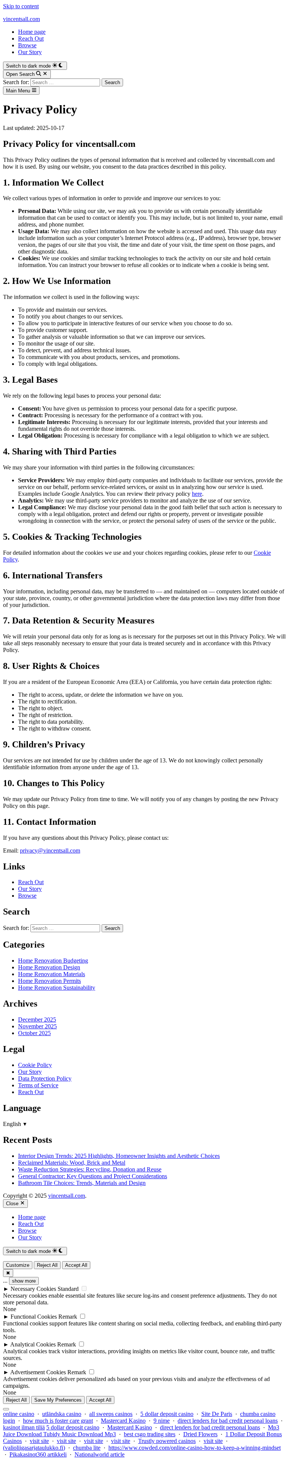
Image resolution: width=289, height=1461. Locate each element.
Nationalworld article (100, 1454)
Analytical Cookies (33, 1344)
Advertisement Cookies (38, 1372)
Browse (27, 45)
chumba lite (86, 1447)
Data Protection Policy (44, 1078)
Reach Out (31, 38)
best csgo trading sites (149, 1434)
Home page (32, 32)
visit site (39, 1441)
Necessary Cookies (33, 1289)
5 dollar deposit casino (166, 1414)
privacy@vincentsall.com (50, 850)
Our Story (30, 52)
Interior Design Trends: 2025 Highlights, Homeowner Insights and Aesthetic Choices (119, 1156)
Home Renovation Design (49, 967)
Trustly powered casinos (167, 1441)
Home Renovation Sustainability (56, 987)
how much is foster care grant (58, 1420)
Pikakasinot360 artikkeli (38, 1454)
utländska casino (61, 1414)
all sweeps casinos (110, 1414)
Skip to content (21, 6)
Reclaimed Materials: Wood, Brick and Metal (71, 1162)
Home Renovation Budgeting (53, 960)
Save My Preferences (58, 1400)
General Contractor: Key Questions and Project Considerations (92, 1176)
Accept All (76, 1265)
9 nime (162, 1420)
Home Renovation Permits (49, 981)
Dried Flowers (200, 1434)
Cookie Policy (35, 1065)
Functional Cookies (34, 1316)
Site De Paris (216, 1414)
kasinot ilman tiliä (24, 1427)
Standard (68, 1289)
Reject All (47, 1265)
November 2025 (37, 1026)
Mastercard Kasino (123, 1420)
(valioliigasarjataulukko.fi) (34, 1447)
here (197, 494)
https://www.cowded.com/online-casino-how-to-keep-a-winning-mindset (194, 1447)
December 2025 (37, 1019)
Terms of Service (38, 1085)
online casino (18, 1414)
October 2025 (34, 1033)
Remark (67, 1316)
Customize (17, 1265)
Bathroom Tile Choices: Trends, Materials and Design (82, 1183)
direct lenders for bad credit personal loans (228, 1420)
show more (24, 1281)
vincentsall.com (21, 19)
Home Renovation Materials (51, 974)
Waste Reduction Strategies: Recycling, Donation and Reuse (89, 1169)
